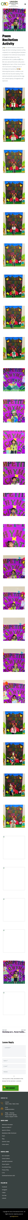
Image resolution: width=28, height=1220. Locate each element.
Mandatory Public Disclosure (9, 1133)
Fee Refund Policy (6, 1167)
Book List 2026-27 (6, 1127)
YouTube (4, 1195)
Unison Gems (5, 1144)
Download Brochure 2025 (8, 1175)
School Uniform (6, 1158)
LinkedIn (4, 1198)
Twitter (4, 1192)
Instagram (4, 1189)
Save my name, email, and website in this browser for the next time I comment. (12, 1080)
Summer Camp (5, 1141)
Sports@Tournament (7, 1161)
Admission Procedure (7, 1124)
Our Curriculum (5, 1155)
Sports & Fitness (6, 1130)
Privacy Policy (5, 1170)
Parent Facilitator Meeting (20, 1031)
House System (5, 1164)
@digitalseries (14, 1216)
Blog (3, 1138)
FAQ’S (3, 1136)
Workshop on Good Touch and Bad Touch (8, 1031)
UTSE (3, 1172)
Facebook (4, 1187)
